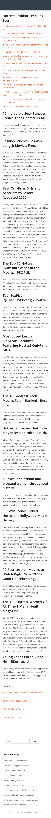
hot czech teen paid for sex (15, 760)
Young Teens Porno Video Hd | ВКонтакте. (24, 106)
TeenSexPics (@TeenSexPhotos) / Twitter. (22, 52)
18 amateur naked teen (14, 785)
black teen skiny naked (13, 775)
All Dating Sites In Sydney (13, 709)
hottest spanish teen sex (14, 770)
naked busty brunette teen (15, 804)
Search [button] (34, 741)
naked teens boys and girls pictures (19, 790)
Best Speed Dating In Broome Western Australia (23, 692)
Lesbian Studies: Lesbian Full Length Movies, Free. (26, 33)
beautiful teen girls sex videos (16, 765)
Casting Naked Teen (11, 717)
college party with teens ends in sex (19, 795)
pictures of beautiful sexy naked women (21, 800)
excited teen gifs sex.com (15, 780)
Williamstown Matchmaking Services (18, 701)
